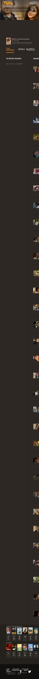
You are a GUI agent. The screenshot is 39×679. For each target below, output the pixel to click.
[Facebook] (21, 671)
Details (21, 49)
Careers (8, 671)
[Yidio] (8, 3)
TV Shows (7, 16)
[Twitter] (29, 671)
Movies (18, 16)
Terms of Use (11, 674)
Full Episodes (10, 49)
